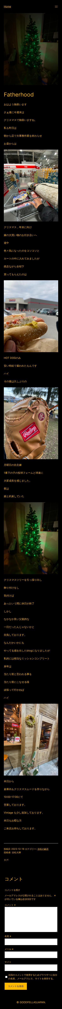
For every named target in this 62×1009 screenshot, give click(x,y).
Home (7, 6)
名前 (8, 936)
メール (9, 949)
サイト (8, 962)
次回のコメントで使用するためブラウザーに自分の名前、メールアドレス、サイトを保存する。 (32, 977)
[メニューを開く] (56, 7)
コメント (10, 905)
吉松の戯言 (43, 849)
